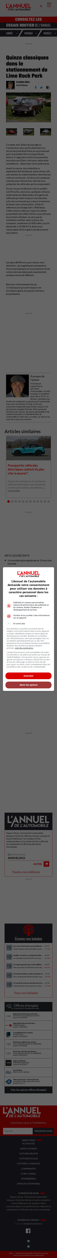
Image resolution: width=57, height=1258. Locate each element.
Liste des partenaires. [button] (24, 648)
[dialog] (28, 629)
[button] (28, 624)
